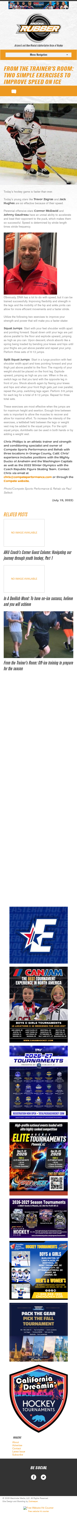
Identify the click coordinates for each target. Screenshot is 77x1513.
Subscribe (17, 1454)
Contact (16, 1448)
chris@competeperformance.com (28, 477)
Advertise (17, 1445)
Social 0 (33, 1477)
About (15, 1442)
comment (13, 91)
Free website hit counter (38, 1511)
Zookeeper (33, 1501)
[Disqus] (38, 739)
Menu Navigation (38, 54)
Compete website (16, 481)
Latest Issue (18, 1451)
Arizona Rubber (38, 28)
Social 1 (43, 1477)
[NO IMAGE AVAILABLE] (24, 545)
